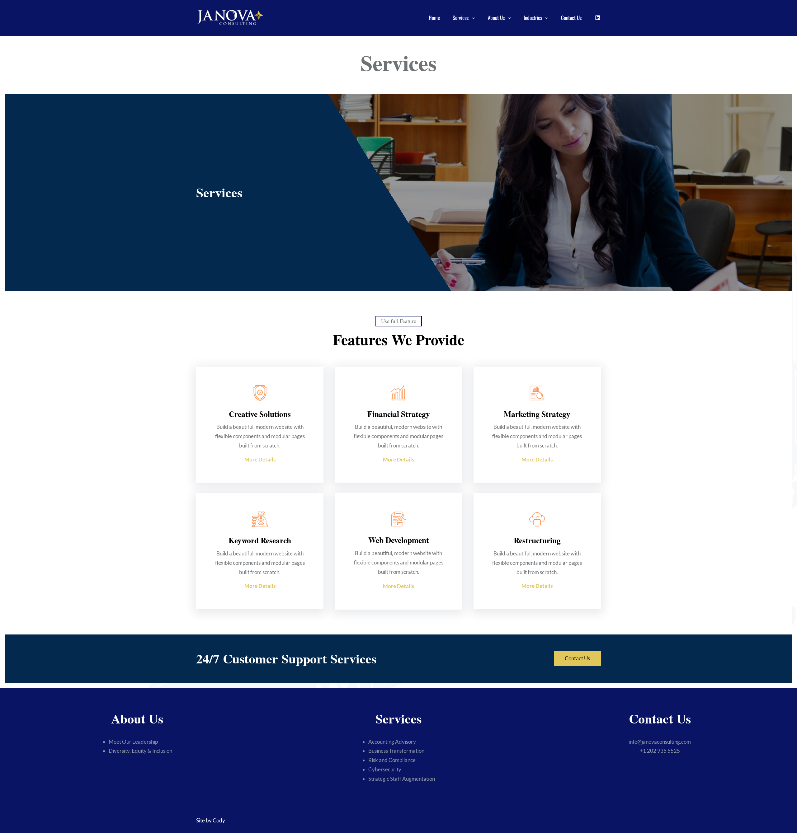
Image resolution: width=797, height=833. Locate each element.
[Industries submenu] (546, 17)
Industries (533, 17)
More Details (260, 459)
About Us (496, 17)
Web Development (398, 540)
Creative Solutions (260, 414)
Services (461, 17)
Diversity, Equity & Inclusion (140, 750)
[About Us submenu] (509, 17)
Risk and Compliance (392, 760)
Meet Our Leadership (133, 741)
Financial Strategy (398, 414)
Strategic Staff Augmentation (401, 778)
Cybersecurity (384, 769)
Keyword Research (260, 540)
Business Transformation (396, 750)
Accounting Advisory (392, 741)
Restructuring (537, 540)
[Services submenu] (473, 17)
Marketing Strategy (537, 414)
